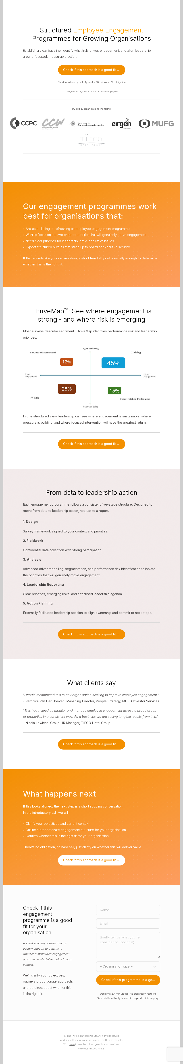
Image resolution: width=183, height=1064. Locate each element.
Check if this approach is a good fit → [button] (91, 70)
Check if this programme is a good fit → (130, 980)
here (72, 1044)
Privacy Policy (96, 1048)
